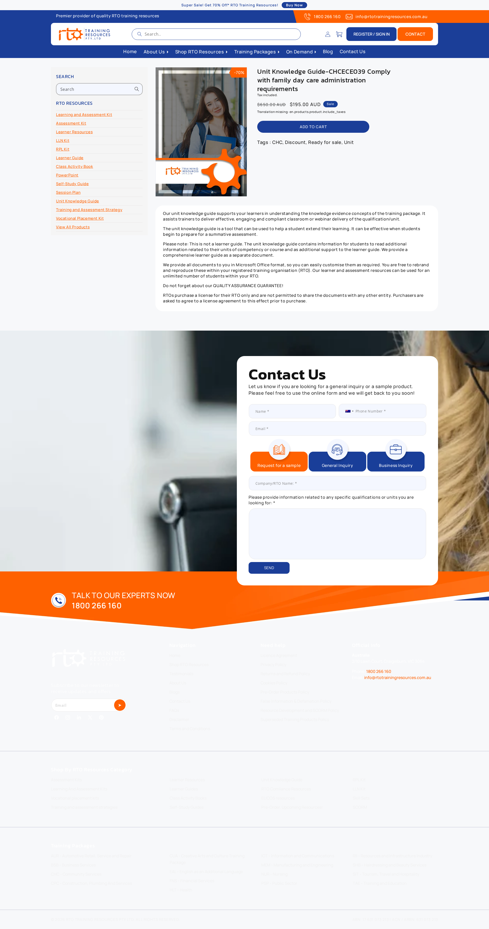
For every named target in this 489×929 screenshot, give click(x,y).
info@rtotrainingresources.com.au (391, 16)
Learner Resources (74, 132)
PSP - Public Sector (279, 883)
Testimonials (181, 673)
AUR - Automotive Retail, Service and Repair (91, 856)
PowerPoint (67, 175)
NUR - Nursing (274, 874)
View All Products (73, 227)
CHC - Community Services (76, 874)
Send (269, 567)
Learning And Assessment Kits (79, 789)
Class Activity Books (188, 798)
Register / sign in (372, 34)
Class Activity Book (74, 166)
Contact (415, 34)
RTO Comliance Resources (286, 789)
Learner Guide (70, 157)
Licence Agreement (279, 655)
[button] (339, 34)
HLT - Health (181, 890)
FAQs (174, 710)
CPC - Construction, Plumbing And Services (91, 883)
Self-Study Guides (186, 807)
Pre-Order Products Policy (285, 692)
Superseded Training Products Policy (295, 719)
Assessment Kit (71, 123)
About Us (177, 683)
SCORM (360, 807)
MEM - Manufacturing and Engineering (297, 865)
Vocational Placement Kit (80, 218)
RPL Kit (62, 149)
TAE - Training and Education (380, 883)
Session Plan (68, 192)
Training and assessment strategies (84, 807)
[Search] (139, 34)
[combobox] (216, 34)
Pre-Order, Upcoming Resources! (292, 807)
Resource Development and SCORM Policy (300, 710)
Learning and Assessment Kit (84, 114)
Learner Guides (184, 789)
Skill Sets (361, 798)
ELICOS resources (278, 798)
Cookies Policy (274, 683)
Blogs (174, 692)
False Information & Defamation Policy (296, 701)
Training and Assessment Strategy (89, 209)
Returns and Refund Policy (285, 673)
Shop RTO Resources (189, 664)
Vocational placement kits (75, 798)
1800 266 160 (327, 16)
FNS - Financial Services (192, 880)
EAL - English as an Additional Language (206, 871)
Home (174, 655)
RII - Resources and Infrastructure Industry (392, 856)
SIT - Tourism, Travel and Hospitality (386, 874)
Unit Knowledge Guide (77, 201)
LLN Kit (62, 140)
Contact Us (179, 701)
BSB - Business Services (73, 865)
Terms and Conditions (189, 728)
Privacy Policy (273, 664)
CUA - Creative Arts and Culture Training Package (207, 859)
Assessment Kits (66, 780)
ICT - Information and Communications (297, 856)
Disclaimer (179, 719)
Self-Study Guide (72, 183)
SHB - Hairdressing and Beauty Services (389, 865)
